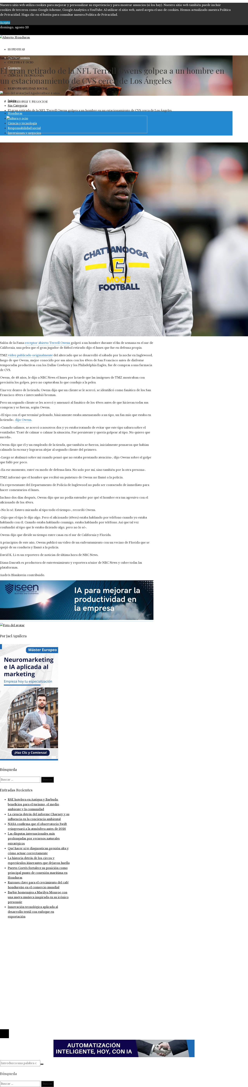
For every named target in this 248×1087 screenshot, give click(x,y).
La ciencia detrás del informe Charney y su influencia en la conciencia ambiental (65, 941)
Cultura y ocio (18, 970)
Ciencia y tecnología (22, 965)
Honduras (15, 975)
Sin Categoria (9, 58)
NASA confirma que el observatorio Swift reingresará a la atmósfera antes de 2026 (67, 946)
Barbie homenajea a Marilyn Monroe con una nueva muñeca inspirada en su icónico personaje (38, 897)
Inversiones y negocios (24, 980)
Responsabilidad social (24, 985)
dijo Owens (23, 420)
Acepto (5, 22)
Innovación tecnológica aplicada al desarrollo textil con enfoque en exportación (33, 911)
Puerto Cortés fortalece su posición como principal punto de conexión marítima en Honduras (38, 872)
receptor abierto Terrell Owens (48, 343)
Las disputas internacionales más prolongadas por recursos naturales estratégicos (34, 838)
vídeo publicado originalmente (30, 355)
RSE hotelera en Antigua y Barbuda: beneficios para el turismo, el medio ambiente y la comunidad (33, 804)
